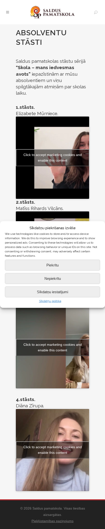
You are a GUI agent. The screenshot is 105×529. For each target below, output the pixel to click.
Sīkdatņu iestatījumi (52, 292)
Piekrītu (52, 265)
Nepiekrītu (52, 278)
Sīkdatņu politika (50, 301)
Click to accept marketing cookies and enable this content (52, 157)
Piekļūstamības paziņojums (53, 521)
